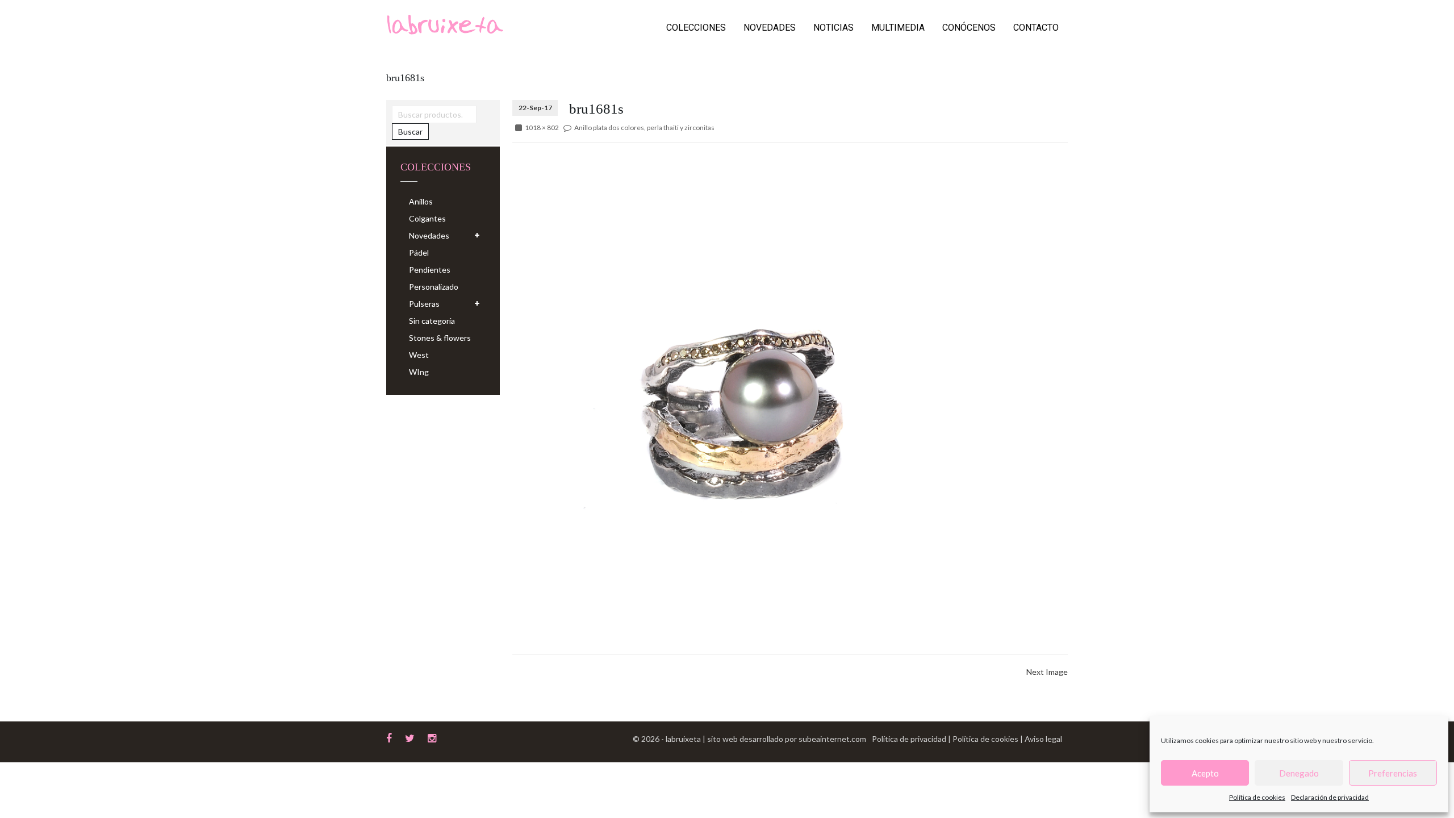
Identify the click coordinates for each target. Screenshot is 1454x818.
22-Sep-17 (535, 107)
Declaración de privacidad (1330, 797)
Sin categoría (432, 320)
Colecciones (696, 27)
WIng (419, 372)
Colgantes (427, 218)
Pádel (419, 252)
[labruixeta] (444, 23)
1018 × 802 (542, 127)
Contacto (1036, 27)
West (419, 355)
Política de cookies (1257, 797)
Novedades (769, 27)
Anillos (421, 201)
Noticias (833, 27)
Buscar (410, 131)
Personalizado (433, 286)
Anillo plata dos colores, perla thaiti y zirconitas (644, 127)
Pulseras (424, 303)
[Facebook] (389, 737)
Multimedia (898, 27)
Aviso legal (1043, 739)
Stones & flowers (440, 338)
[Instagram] (432, 737)
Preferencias (1392, 773)
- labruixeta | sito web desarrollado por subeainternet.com (763, 739)
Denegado (1299, 773)
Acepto (1205, 773)
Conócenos (969, 27)
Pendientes (429, 269)
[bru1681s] (790, 369)
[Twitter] (410, 737)
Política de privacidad (910, 739)
